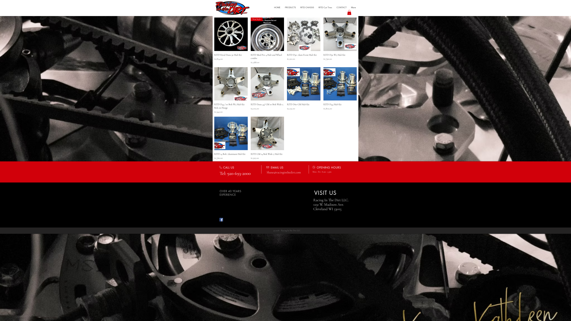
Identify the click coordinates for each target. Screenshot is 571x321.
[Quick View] (231, 34)
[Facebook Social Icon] (221, 219)
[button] (290, 7)
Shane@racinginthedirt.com (284, 172)
